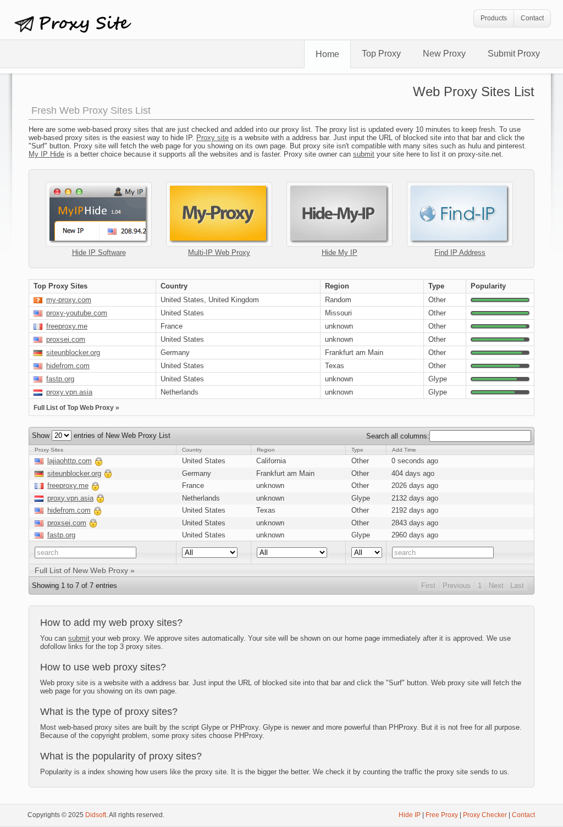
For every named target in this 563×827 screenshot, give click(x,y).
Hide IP (410, 815)
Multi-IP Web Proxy (219, 252)
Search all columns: (397, 436)
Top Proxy (381, 53)
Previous (457, 585)
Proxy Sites (81, 25)
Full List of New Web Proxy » (85, 570)
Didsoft (95, 815)
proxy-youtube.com (76, 313)
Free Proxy (442, 815)
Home (327, 54)
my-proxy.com (68, 300)
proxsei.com (65, 339)
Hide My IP (339, 252)
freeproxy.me (66, 326)
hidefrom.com (68, 366)
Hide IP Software (99, 252)
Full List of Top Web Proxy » (76, 408)
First (428, 585)
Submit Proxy (514, 53)
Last (517, 585)
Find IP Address (459, 252)
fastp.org (60, 379)
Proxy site (212, 138)
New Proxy (444, 53)
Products (494, 18)
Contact (532, 18)
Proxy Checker (485, 815)
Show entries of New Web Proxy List (101, 435)
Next (496, 585)
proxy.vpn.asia (69, 392)
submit (363, 154)
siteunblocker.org (73, 352)
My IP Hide (46, 154)
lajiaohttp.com (69, 461)
